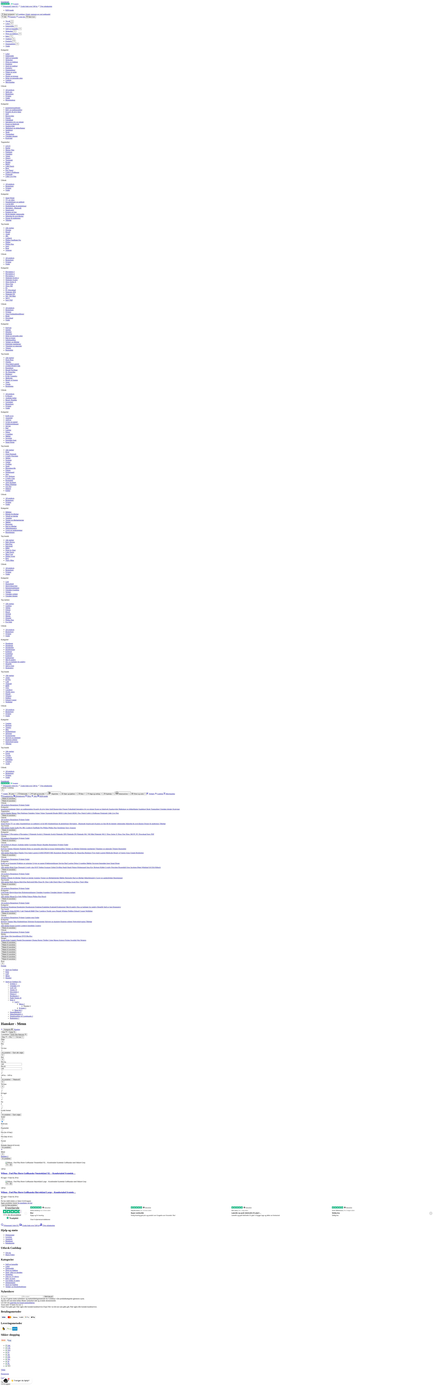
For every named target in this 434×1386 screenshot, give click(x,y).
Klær (7, 972)
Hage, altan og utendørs (13, 1272)
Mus (7, 729)
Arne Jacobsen (10, 482)
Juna (7, 474)
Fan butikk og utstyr (12, 1281)
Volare (7, 156)
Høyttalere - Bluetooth (13, 208)
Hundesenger (10, 650)
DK (8, 1346)
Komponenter (10, 736)
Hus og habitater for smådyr (15, 662)
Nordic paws (10, 692)
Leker (7, 54)
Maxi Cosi (9, 554)
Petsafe (8, 694)
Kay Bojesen (10, 476)
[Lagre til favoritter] (7, 1165)
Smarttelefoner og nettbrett (14, 202)
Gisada (7, 384)
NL (8, 1359)
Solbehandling (10, 340)
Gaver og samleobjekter (13, 530)
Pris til (3, 1066)
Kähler (7, 491)
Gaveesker (9, 402)
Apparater (9, 418)
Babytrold (9, 546)
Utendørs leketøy (11, 136)
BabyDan (8, 544)
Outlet (7, 98)
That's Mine (9, 560)
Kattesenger (9, 658)
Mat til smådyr (10, 660)
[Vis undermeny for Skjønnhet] (14, 31)
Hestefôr (8, 664)
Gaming (8, 723)
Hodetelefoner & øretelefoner (15, 206)
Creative (8, 762)
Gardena (8, 606)
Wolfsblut (8, 702)
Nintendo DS (10, 294)
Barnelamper (10, 532)
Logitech (8, 238)
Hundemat (9, 643)
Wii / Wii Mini (10, 296)
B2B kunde (9, 10)
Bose (7, 248)
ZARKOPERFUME (12, 366)
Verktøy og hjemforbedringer (15, 1287)
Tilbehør (8, 220)
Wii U (7, 298)
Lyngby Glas (10, 478)
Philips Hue (9, 244)
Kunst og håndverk (12, 124)
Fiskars (8, 470)
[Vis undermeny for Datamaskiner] (17, 44)
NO (8, 1350)
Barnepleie (9, 350)
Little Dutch (9, 166)
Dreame (8, 230)
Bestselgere (9, 94)
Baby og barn (10, 1279)
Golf (7, 974)
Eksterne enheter (11, 740)
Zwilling (8, 464)
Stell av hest (9, 666)
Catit (7, 682)
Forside (3, 966)
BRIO (7, 164)
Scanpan (8, 460)
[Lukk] (2, 790)
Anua (7, 382)
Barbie (7, 148)
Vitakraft (8, 684)
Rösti (7, 452)
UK (8, 1348)
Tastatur (8, 727)
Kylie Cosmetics (11, 376)
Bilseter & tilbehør (12, 514)
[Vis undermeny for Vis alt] (12, 21)
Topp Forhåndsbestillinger (14, 314)
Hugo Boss (9, 360)
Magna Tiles (9, 150)
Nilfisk (7, 608)
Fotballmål (9, 120)
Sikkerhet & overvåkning (14, 216)
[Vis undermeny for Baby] (11, 36)
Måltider (8, 512)
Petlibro (8, 698)
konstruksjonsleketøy (12, 108)
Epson (7, 753)
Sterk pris (8, 92)
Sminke (8, 330)
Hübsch (8, 489)
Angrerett (8, 1239)
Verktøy (8, 74)
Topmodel (9, 160)
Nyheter (8, 96)
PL (8, 1364)
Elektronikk (9, 56)
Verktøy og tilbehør (12, 342)
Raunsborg (9, 368)
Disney (8, 158)
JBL (6, 236)
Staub (7, 466)
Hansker (8, 978)
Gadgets (8, 80)
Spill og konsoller (11, 58)
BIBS (7, 548)
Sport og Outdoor (11, 970)
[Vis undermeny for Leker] (11, 23)
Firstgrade (9, 174)
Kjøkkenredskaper (12, 424)
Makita (7, 616)
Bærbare (8, 725)
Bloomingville (10, 468)
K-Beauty (8, 396)
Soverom (8, 438)
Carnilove (8, 690)
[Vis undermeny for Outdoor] (13, 39)
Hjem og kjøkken (11, 62)
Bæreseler (9, 524)
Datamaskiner (10, 70)
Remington (9, 386)
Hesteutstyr (9, 668)
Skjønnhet (9, 60)
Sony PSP (9, 300)
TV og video (10, 200)
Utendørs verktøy (11, 594)
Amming (8, 518)
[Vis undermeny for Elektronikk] (16, 26)
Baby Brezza (10, 542)
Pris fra (3, 1062)
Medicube (9, 378)
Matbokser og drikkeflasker (15, 128)
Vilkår (3, 1370)
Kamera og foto (11, 212)
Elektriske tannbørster (13, 344)
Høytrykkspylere (11, 586)
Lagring (8, 430)
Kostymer (8, 138)
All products (9, 90)
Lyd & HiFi (9, 204)
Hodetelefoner (10, 732)
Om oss (8, 1253)
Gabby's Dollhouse (12, 172)
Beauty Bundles (11, 400)
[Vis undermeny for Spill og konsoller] (20, 29)
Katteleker (9, 654)
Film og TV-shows (12, 1276)
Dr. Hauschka (10, 372)
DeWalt (8, 614)
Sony (7, 246)
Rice (7, 558)
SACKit (8, 486)
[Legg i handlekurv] (10, 1165)
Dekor (7, 432)
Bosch (7, 612)
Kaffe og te (9, 416)
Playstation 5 (10, 272)
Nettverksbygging (11, 742)
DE (8, 1357)
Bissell (7, 232)
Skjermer (8, 734)
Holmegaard (9, 472)
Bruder (7, 162)
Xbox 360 (9, 286)
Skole (7, 132)
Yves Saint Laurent (12, 364)
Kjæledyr (8, 68)
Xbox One (9, 284)
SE (8, 1355)
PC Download (10, 290)
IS (8, 1361)
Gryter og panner (11, 422)
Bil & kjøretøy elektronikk (14, 214)
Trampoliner (9, 134)
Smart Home (9, 198)
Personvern (5, 1374)
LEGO (7, 146)
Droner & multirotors (12, 218)
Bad (6, 428)
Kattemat (8, 652)
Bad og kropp (10, 338)
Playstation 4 (10, 274)
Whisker (8, 696)
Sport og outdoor (11, 66)
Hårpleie (8, 332)
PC (6, 288)
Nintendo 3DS (10, 292)
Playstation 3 (10, 276)
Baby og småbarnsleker (13, 110)
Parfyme (8, 328)
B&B (7, 686)
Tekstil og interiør (11, 516)
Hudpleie (8, 334)
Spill (7, 114)
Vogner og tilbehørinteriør (14, 520)
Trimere (8, 348)
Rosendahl (9, 480)
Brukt (7, 316)
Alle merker (9, 228)
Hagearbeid (9, 584)
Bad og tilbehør (11, 526)
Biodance (8, 374)
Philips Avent (10, 556)
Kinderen (8, 64)
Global (7, 462)
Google (8, 755)
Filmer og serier (11, 72)
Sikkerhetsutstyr (11, 528)
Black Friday (10, 1255)
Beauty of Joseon (11, 380)
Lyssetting (9, 434)
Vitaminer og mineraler (13, 346)
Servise (8, 426)
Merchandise (10, 82)
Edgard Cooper (10, 700)
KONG (8, 680)
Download (9, 318)
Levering (8, 1237)
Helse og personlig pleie (14, 78)
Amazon (8, 250)
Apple (7, 234)
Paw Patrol (9, 170)
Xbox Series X (10, 282)
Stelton (7, 458)
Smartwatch (9, 210)
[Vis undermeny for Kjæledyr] (14, 41)
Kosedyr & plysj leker (13, 112)
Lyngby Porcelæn (11, 456)
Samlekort (9, 130)
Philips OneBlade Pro (13, 240)
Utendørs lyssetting (12, 590)
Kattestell (8, 656)
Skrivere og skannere (12, 738)
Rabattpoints (9, 1243)
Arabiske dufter (11, 398)
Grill (7, 582)
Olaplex (8, 362)
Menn (7, 976)
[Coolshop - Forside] (33, 14)
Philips (7, 242)
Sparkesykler (10, 126)
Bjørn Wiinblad (10, 484)
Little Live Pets (10, 176)
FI (8, 1352)
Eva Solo (8, 622)
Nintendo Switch (11, 280)
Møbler (8, 436)
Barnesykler (9, 116)
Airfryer (8, 420)
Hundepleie (9, 648)
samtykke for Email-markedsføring (22, 1303)
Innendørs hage (10, 440)
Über (7, 688)
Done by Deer (10, 550)
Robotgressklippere (12, 588)
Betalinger (9, 1241)
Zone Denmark (10, 454)
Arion (7, 678)
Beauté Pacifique (11, 370)
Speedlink (9, 760)
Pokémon (8, 152)
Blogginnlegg (10, 100)
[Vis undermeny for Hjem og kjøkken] (20, 34)
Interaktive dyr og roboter (14, 122)
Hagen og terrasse (11, 76)
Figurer (8, 118)
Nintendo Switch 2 (12, 278)
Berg (7, 168)
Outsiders (8, 154)
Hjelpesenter (9, 1235)
